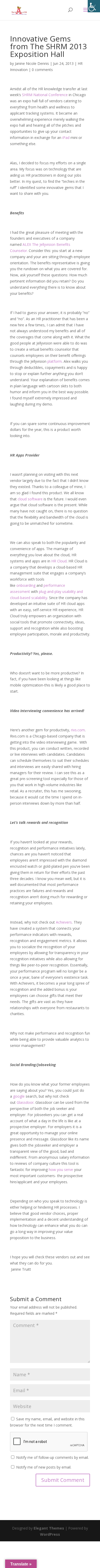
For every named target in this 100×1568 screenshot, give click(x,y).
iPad (65, 137)
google (19, 1096)
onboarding (25, 585)
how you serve (61, 1169)
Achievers (64, 922)
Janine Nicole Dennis (32, 63)
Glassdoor (25, 1102)
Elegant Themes (49, 1528)
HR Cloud (59, 561)
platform (54, 361)
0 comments (42, 69)
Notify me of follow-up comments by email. (52, 1457)
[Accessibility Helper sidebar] (94, 6)
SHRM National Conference (45, 94)
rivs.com (78, 729)
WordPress (50, 1534)
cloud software (30, 499)
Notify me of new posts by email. (43, 1467)
